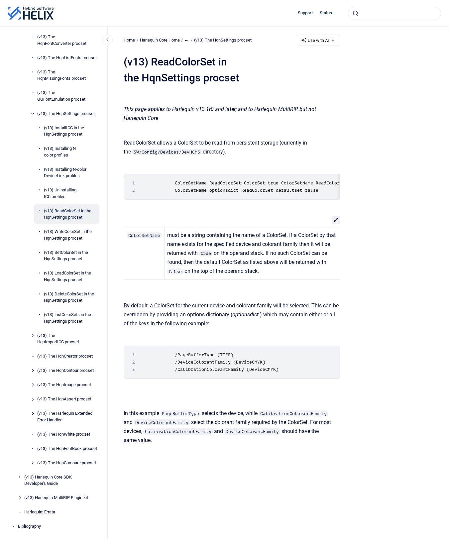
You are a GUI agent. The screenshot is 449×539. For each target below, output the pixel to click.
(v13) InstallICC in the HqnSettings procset (64, 131)
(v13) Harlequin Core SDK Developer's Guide (48, 480)
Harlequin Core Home (160, 40)
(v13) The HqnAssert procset (64, 398)
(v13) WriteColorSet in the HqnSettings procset (68, 235)
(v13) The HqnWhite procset (63, 434)
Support (305, 12)
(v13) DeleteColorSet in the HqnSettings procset (69, 297)
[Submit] (355, 13)
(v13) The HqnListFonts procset (67, 57)
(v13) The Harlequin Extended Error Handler (64, 416)
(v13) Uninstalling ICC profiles (60, 193)
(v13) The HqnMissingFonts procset (61, 75)
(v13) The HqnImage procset (64, 384)
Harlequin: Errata (39, 511)
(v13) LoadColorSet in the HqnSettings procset (67, 276)
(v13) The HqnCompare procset (66, 462)
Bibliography (29, 526)
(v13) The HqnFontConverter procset (61, 40)
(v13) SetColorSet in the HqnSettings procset (66, 256)
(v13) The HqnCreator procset (65, 356)
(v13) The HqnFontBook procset (67, 448)
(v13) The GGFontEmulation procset (61, 96)
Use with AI (318, 40)
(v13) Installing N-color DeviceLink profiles (65, 172)
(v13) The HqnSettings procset (66, 113)
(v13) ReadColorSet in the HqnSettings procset (67, 214)
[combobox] (394, 13)
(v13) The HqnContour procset (65, 370)
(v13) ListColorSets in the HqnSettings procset (67, 318)
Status (326, 12)
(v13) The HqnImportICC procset (58, 339)
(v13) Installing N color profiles (60, 152)
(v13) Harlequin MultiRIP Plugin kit (56, 497)
